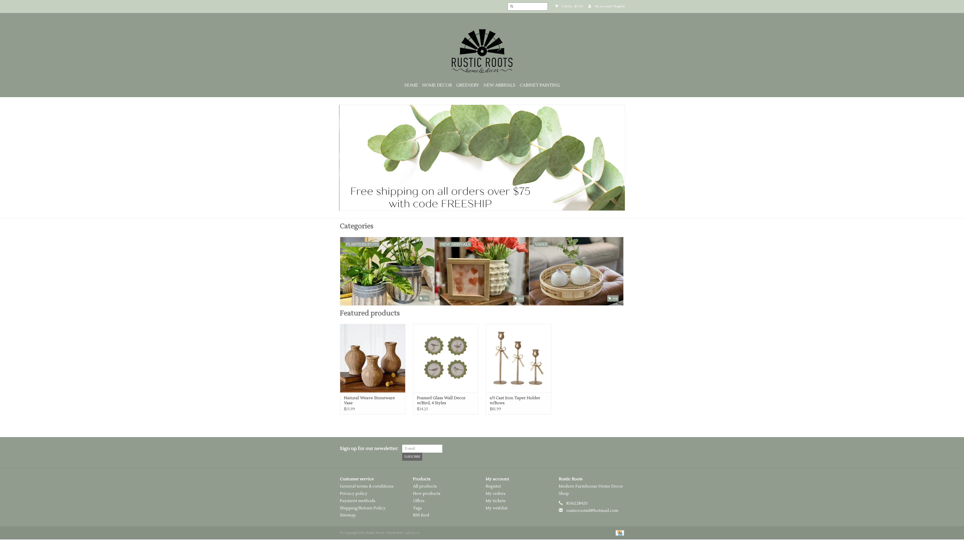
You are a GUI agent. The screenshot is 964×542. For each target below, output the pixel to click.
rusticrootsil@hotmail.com (592, 510)
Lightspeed (412, 533)
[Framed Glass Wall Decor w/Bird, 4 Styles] (445, 358)
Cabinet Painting (540, 85)
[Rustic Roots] (482, 51)
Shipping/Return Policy (363, 508)
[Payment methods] (619, 533)
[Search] (510, 7)
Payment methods (357, 500)
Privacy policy (354, 493)
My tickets (496, 500)
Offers (419, 500)
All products (425, 486)
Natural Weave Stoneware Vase (369, 400)
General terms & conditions (367, 486)
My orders (495, 493)
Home (411, 85)
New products (426, 493)
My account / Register (609, 6)
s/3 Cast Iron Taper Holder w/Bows (515, 400)
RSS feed (421, 515)
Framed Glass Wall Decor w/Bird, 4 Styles (441, 400)
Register (493, 486)
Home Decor (437, 85)
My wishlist (497, 508)
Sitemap (348, 515)
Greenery (467, 85)
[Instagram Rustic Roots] (620, 449)
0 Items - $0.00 (572, 6)
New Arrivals (499, 85)
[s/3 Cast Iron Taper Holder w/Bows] (518, 358)
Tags (417, 508)
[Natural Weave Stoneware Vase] (372, 358)
